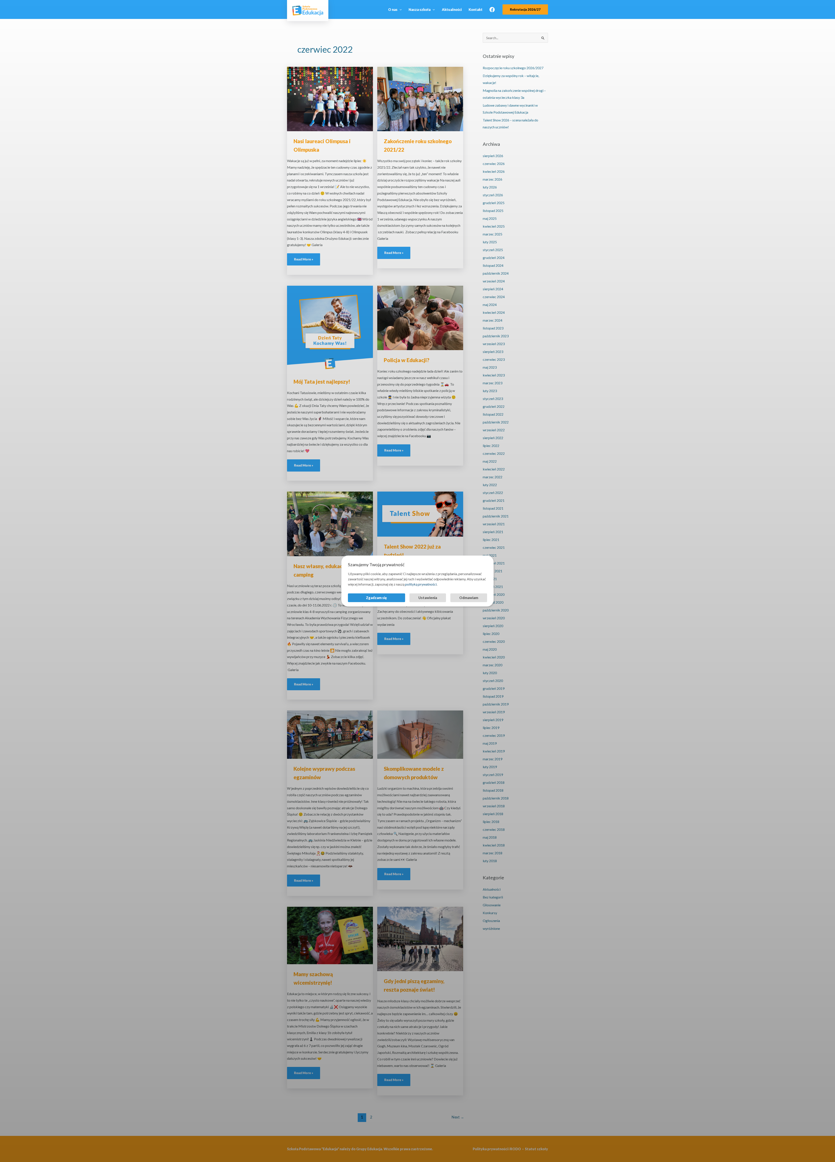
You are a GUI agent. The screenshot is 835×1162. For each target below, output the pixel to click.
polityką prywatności (421, 584)
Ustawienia (427, 598)
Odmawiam (468, 598)
